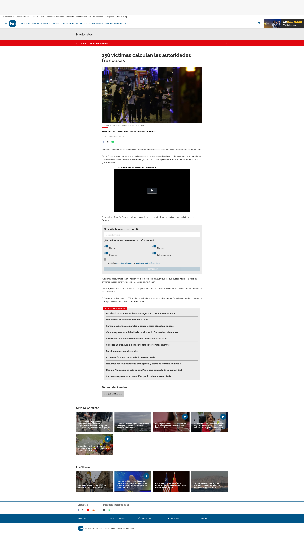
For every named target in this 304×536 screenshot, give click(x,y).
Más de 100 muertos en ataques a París (127, 319)
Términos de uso (144, 518)
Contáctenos (202, 518)
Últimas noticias (8, 17)
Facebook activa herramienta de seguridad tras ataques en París (140, 313)
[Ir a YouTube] (88, 509)
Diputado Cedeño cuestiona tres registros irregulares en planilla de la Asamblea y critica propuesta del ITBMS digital (132, 484)
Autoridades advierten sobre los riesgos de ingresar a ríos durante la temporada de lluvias (93, 448)
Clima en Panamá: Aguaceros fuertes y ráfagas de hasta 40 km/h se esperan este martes (133, 426)
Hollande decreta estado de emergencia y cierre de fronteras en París (143, 363)
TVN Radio (56, 24)
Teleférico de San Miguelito (103, 17)
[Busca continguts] (259, 23)
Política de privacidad (116, 518)
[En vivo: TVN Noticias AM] (272, 23)
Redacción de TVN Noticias (115, 131)
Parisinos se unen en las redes (122, 351)
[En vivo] (284, 21)
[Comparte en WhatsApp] (112, 142)
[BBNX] (80, 528)
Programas (96, 24)
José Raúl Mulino (23, 17)
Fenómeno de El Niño (55, 17)
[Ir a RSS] (94, 509)
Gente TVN (109, 24)
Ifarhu (43, 17)
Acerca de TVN (173, 518)
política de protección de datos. (148, 263)
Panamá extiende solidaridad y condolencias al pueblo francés (139, 326)
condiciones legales (124, 263)
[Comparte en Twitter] (108, 142)
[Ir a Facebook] (79, 509)
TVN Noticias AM (289, 25)
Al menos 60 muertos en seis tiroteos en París (130, 357)
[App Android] (110, 509)
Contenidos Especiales (71, 24)
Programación (120, 24)
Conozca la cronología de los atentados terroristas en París (137, 344)
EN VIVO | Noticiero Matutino (94, 43)
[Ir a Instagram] (83, 509)
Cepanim (35, 17)
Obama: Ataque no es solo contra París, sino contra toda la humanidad (144, 370)
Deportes (44, 24)
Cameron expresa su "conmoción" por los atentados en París (138, 376)
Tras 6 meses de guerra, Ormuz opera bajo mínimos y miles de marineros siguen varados (207, 485)
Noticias (24, 24)
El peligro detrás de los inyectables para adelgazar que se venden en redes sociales (170, 426)
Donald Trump (121, 17)
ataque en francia (113, 394)
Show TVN (35, 24)
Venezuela (70, 17)
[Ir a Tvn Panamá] (12, 23)
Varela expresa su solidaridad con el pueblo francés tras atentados (142, 332)
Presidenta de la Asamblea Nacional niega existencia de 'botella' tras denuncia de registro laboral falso (209, 426)
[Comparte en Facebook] (103, 142)
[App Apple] (104, 509)
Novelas (87, 24)
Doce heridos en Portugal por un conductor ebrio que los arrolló (92, 486)
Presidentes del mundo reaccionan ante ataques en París (136, 338)
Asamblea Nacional (83, 17)
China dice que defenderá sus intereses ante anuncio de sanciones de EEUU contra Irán (170, 485)
